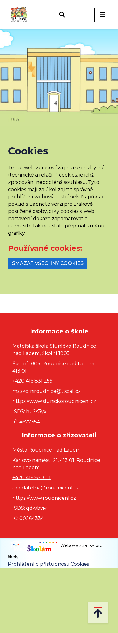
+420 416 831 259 (32, 381)
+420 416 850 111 (31, 477)
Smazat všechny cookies (48, 263)
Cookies (79, 564)
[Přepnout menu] (102, 15)
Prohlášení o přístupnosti (38, 564)
